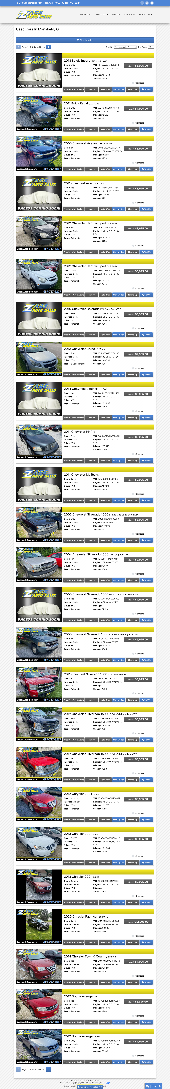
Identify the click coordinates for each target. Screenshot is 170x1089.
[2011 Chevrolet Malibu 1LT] (39, 484)
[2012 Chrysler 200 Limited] (39, 803)
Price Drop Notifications (74, 89)
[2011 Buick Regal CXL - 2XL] (39, 113)
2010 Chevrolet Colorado (92, 309)
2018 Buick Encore (85, 60)
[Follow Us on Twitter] (147, 3)
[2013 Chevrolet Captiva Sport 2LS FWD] (39, 276)
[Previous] (18, 47)
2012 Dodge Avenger (81, 996)
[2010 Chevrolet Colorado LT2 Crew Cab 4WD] (39, 319)
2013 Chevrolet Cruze (85, 349)
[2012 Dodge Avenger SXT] (39, 1006)
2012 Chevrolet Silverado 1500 (100, 714)
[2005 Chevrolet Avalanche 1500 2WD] (39, 153)
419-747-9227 (72, 2)
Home (73, 1081)
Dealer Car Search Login (67, 1083)
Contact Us (86, 1081)
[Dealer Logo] (34, 14)
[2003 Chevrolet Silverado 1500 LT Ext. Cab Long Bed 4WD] (39, 524)
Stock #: (97, 78)
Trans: (67, 75)
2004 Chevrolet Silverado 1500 (96, 554)
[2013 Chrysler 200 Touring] (39, 843)
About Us (78, 1081)
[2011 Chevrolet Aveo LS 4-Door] (39, 193)
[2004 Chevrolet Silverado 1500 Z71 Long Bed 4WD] (39, 564)
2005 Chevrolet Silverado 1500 (101, 594)
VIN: (95, 65)
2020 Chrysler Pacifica (86, 916)
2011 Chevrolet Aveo (84, 183)
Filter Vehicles (86, 40)
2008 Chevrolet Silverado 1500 (101, 634)
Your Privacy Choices (98, 1083)
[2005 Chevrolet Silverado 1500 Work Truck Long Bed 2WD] (39, 604)
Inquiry (92, 89)
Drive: (67, 72)
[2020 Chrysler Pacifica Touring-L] (39, 926)
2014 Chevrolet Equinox (86, 389)
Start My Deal (118, 89)
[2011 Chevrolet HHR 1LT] (39, 441)
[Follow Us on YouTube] (152, 3)
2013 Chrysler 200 (81, 834)
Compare (139, 83)
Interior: (68, 68)
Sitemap (88, 1083)
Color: (67, 65)
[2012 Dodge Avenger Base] (39, 1046)
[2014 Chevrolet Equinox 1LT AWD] (39, 398)
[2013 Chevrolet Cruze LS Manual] (39, 359)
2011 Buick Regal (81, 103)
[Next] (48, 47)
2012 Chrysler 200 (81, 794)
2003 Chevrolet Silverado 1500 (101, 514)
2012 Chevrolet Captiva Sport (90, 223)
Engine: (97, 68)
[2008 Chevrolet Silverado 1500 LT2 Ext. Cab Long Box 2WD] (39, 644)
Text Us (147, 89)
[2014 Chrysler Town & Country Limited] (39, 966)
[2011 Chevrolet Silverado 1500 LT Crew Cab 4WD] (39, 684)
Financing (132, 89)
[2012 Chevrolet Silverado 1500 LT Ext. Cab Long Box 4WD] (39, 724)
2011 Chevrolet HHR (80, 432)
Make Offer (105, 89)
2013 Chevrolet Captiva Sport (90, 266)
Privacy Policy (94, 1081)
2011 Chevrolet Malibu (82, 474)
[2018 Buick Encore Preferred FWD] (39, 70)
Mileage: (97, 75)
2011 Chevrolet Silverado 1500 (95, 674)
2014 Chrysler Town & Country (90, 956)
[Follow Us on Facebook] (142, 3)
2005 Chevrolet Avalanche (88, 143)
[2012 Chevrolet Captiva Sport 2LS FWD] (39, 233)
